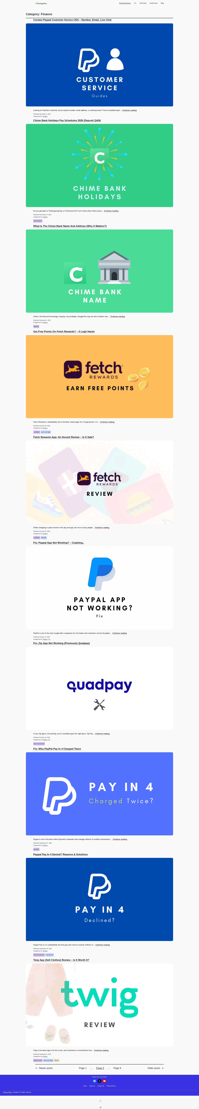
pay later (36, 849)
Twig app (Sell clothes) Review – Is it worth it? (61, 960)
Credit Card (153, 3)
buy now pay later (39, 743)
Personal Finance (125, 3)
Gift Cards (143, 3)
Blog (162, 3)
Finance (45, 116)
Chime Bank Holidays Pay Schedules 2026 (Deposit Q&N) (67, 120)
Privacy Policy (7, 1092)
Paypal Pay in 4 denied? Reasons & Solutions (60, 854)
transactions (49, 955)
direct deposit (38, 221)
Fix (135, 3)
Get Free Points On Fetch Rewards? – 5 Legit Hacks (64, 331)
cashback (37, 432)
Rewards (43, 537)
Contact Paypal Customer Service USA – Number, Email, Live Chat (72, 19)
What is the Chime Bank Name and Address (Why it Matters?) (70, 226)
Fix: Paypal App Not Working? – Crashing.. (58, 542)
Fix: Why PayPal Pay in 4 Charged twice (57, 748)
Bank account (38, 1060)
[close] (100, 1101)
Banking (36, 326)
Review (56, 1060)
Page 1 (83, 1068)
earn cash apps (45, 432)
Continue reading (129, 110)
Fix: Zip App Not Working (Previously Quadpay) (61, 643)
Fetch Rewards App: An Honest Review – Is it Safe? (63, 437)
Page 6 (117, 1068)
